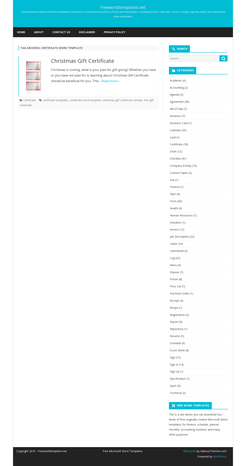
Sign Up (174, 371)
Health (174, 208)
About (39, 32)
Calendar (175, 130)
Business (175, 116)
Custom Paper (179, 173)
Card (173, 137)
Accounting (177, 87)
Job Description (179, 236)
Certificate (29, 100)
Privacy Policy (114, 32)
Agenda (174, 94)
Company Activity (180, 165)
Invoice (174, 229)
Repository (176, 329)
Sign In (174, 364)
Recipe (174, 308)
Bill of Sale (176, 109)
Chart (173, 151)
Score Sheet (177, 350)
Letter (173, 244)
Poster (174, 279)
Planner (174, 272)
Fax (172, 180)
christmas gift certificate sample (122, 100)
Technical (176, 393)
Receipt (174, 300)
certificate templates (55, 100)
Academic (176, 80)
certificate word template (85, 100)
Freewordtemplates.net (123, 7)
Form (173, 201)
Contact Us (61, 32)
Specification (178, 378)
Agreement (177, 101)
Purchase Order (179, 293)
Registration (177, 315)
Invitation (175, 222)
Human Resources (181, 215)
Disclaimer (87, 32)
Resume (175, 336)
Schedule (175, 343)
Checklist (175, 158)
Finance (175, 187)
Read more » (110, 81)
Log (172, 258)
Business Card (179, 123)
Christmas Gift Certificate (82, 60)
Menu (173, 265)
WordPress (219, 456)
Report (174, 322)
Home (21, 32)
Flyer (173, 194)
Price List (175, 286)
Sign (172, 357)
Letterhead (177, 251)
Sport (173, 386)
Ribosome (189, 451)
